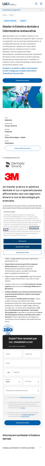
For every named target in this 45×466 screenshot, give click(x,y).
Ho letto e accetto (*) (22, 397)
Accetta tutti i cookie (22, 247)
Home (5, 15)
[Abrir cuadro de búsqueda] (36, 4)
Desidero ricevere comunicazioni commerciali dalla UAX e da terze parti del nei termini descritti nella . (23, 414)
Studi (11, 15)
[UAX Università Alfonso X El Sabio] (9, 4)
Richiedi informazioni (22, 80)
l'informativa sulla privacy (26, 397)
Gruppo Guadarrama (28, 414)
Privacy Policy (25, 416)
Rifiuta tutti (22, 241)
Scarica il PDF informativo (23, 148)
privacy (23, 408)
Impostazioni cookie (22, 252)
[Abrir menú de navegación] (41, 4)
